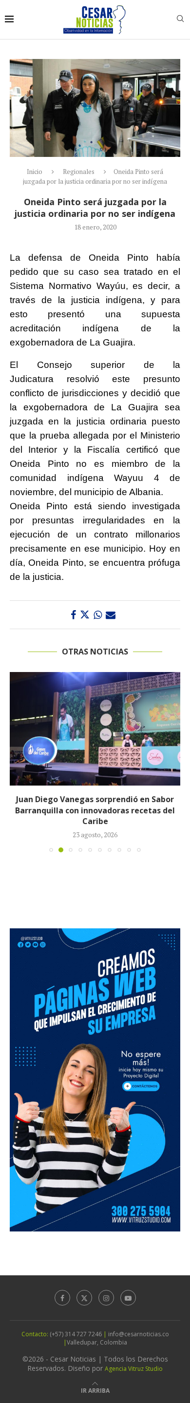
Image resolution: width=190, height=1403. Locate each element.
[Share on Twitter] (85, 614)
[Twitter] (84, 1298)
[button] (18, 761)
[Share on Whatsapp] (98, 614)
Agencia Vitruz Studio (134, 1369)
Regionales (79, 171)
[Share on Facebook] (73, 614)
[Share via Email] (110, 614)
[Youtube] (128, 1298)
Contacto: (35, 1334)
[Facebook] (62, 1298)
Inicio (34, 171)
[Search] (180, 19)
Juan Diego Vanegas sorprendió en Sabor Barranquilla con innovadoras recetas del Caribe (95, 810)
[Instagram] (106, 1298)
